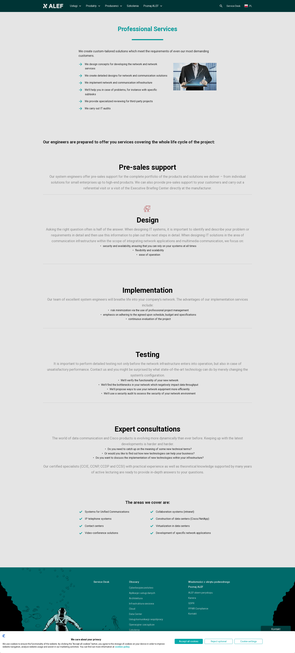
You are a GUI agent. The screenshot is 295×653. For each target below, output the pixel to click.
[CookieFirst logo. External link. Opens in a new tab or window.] (4, 635)
